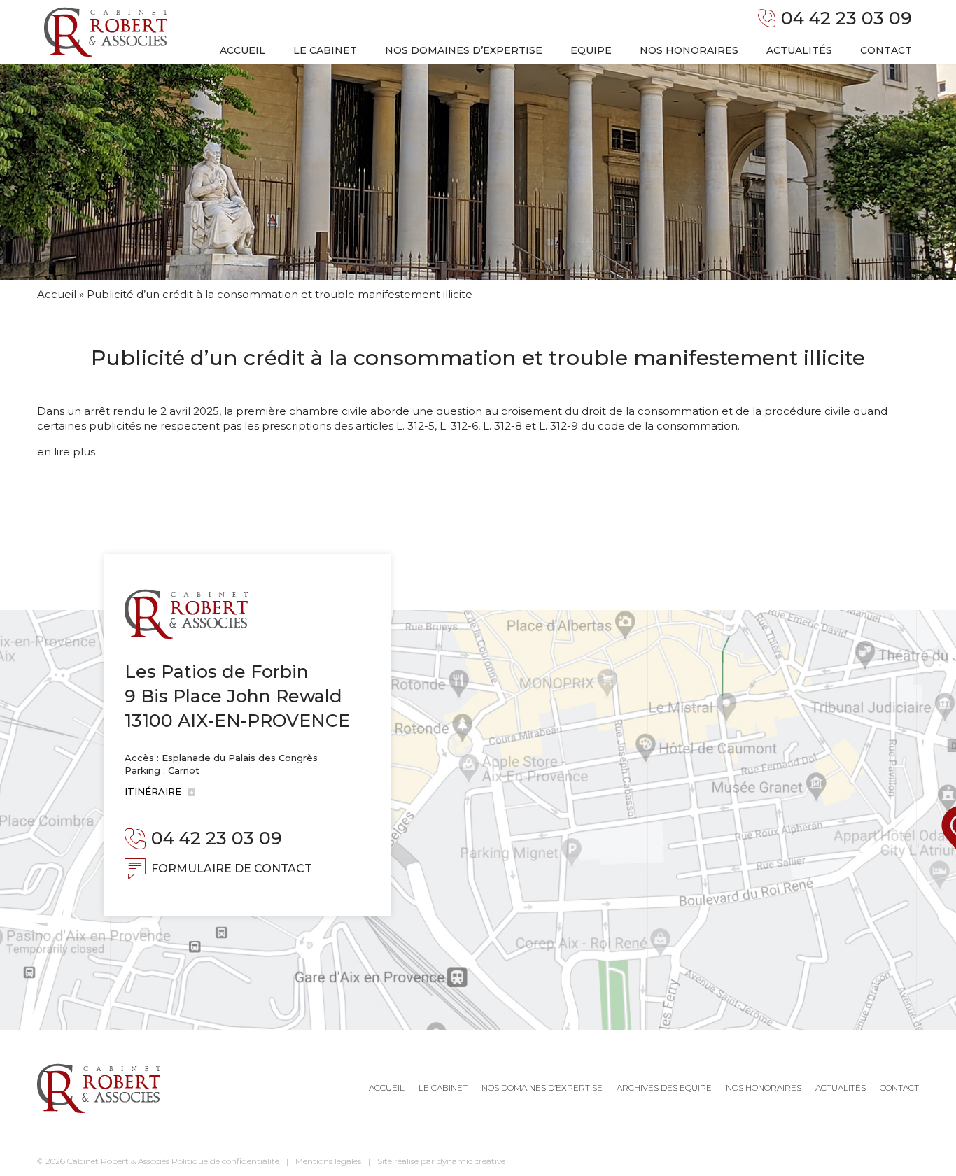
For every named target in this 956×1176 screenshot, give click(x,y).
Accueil (242, 50)
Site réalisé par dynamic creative (441, 1161)
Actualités (799, 50)
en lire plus (66, 451)
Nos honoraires (689, 50)
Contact (886, 50)
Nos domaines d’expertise (463, 50)
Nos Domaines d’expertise (542, 1087)
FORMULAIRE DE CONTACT (231, 868)
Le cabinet (325, 50)
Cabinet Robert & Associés (118, 1161)
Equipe (591, 50)
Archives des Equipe (664, 1087)
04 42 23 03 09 (846, 18)
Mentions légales (328, 1161)
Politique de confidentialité (225, 1161)
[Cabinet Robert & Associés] (105, 32)
